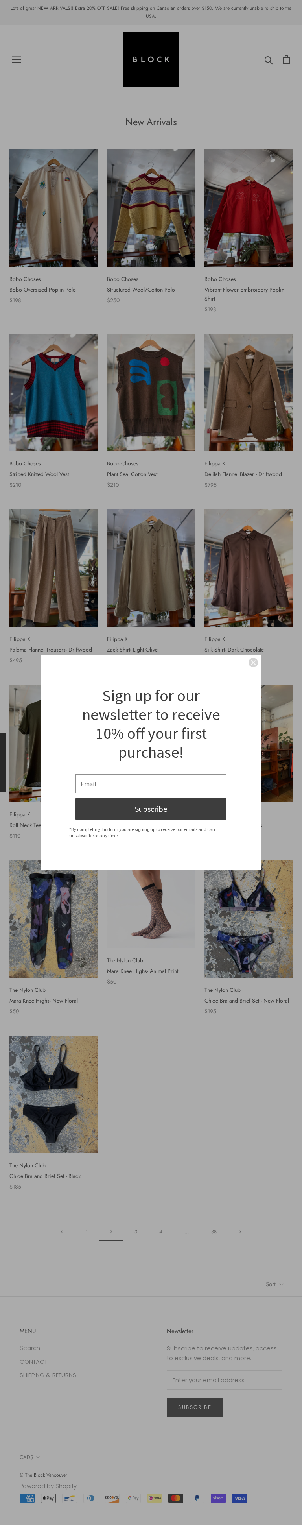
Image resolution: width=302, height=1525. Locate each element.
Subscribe (151, 809)
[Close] (253, 662)
